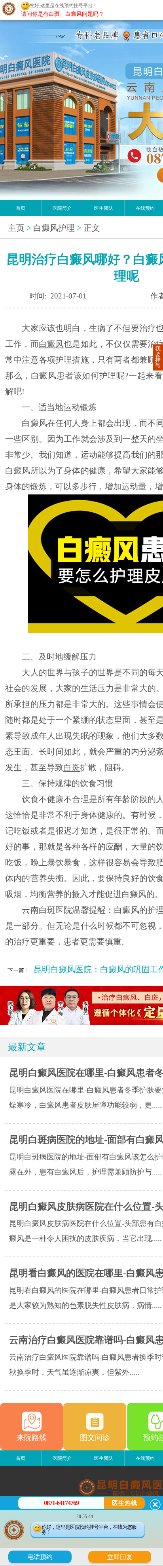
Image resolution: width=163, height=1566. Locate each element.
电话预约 (40, 1556)
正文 (91, 228)
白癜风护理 (54, 228)
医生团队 (103, 208)
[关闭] (155, 1505)
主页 (16, 228)
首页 (20, 208)
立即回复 (122, 1556)
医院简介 (62, 208)
